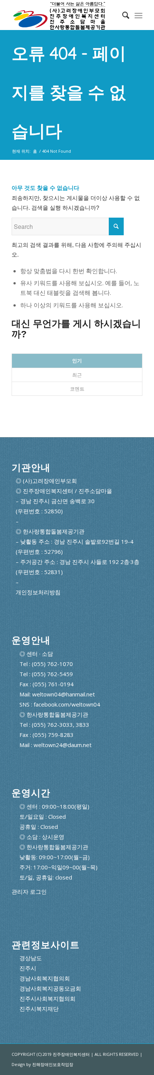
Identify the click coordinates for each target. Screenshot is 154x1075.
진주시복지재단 (39, 1008)
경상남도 (30, 958)
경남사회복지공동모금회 (50, 988)
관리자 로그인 (29, 892)
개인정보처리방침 (38, 592)
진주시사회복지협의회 (47, 998)
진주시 (27, 968)
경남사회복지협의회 (44, 978)
